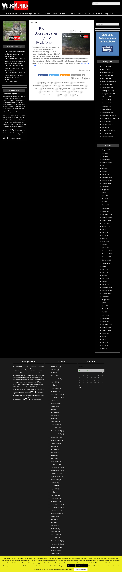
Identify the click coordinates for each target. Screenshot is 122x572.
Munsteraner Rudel (31, 382)
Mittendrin (105, 106)
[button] (43, 75)
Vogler (88, 78)
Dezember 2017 (107, 251)
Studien (73, 13)
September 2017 (107, 260)
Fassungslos (13, 81)
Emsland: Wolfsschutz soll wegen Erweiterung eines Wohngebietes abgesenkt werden (15, 60)
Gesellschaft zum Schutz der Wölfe (72, 86)
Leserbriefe (105, 103)
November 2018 (107, 217)
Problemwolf (6, 122)
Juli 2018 (104, 229)
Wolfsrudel (15, 135)
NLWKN (28, 384)
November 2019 (107, 180)
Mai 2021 (105, 153)
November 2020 (107, 162)
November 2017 (107, 254)
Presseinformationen (108, 118)
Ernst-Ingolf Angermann (24, 369)
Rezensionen (106, 121)
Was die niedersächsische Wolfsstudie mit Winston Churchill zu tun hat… (15, 53)
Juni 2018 (105, 232)
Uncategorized (106, 133)
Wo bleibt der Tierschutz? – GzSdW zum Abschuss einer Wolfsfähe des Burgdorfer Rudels (15, 76)
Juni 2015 (105, 342)
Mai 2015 (105, 345)
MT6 (14, 115)
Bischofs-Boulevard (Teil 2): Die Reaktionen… (46, 35)
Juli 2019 (104, 193)
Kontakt (99, 13)
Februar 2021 (106, 159)
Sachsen (18, 122)
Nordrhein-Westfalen (12, 120)
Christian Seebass (63, 83)
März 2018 (105, 242)
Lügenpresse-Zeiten (64, 89)
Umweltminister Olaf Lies (22, 393)
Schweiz (12, 124)
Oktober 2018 (106, 220)
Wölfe (6, 138)
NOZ (61, 95)
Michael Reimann (81, 89)
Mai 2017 (105, 272)
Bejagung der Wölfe (46, 83)
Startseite (10, 13)
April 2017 (105, 275)
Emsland (15, 96)
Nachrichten (106, 112)
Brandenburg (8, 94)
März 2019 (105, 205)
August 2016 (106, 300)
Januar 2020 (106, 174)
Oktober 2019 (106, 183)
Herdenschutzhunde (18, 109)
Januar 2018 (106, 248)
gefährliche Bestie (51, 86)
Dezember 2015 (107, 324)
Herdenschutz (7, 109)
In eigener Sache (107, 94)
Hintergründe (106, 91)
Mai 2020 (105, 165)
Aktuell (104, 69)
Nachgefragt (106, 109)
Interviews (38, 13)
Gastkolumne (106, 87)
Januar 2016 (106, 321)
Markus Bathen (15, 113)
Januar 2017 (106, 284)
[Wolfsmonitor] (15, 5)
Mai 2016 (105, 309)
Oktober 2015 (106, 330)
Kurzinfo (104, 100)
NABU (7, 117)
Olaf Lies (22, 120)
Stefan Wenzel (18, 124)
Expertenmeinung (107, 81)
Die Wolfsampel (107, 75)
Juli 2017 (104, 266)
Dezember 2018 (107, 214)
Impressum (109, 13)
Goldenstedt (10, 104)
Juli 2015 (104, 339)
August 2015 (106, 336)
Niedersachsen (16, 117)
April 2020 (105, 168)
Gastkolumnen (51, 13)
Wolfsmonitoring (7, 135)
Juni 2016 (105, 306)
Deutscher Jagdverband (35, 367)
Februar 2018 (106, 245)
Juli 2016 (104, 303)
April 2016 (105, 312)
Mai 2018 (105, 235)
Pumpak (12, 122)
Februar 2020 (106, 171)
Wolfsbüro (6, 133)
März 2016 (105, 315)
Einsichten (82, 13)
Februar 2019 (106, 208)
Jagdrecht (5, 111)
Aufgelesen (105, 72)
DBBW (16, 94)
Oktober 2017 (106, 257)
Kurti (9, 111)
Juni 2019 (105, 196)
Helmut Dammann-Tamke (17, 106)
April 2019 (105, 202)
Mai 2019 (105, 199)
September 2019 (107, 187)
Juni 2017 (105, 269)
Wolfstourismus (107, 136)
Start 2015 (19, 13)
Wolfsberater (21, 130)
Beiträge (28, 13)
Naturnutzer (75, 92)
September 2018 (107, 223)
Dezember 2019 (107, 177)
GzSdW (7, 106)
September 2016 (107, 297)
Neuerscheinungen (108, 115)
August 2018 (106, 226)
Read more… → (84, 70)
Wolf (13, 130)
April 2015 (105, 349)
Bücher (92, 13)
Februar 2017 (106, 281)
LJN (10, 113)
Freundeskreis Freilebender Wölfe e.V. (28, 371)
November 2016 (107, 290)
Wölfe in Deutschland (16, 138)
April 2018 (105, 238)
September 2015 (107, 333)
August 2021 (106, 150)
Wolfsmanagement (16, 133)
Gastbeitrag (105, 84)
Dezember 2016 (107, 287)
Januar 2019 (106, 211)
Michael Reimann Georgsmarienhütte (54, 92)
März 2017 (105, 278)
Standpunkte (106, 124)
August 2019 (106, 190)
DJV (11, 96)
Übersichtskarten (107, 130)
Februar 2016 (106, 318)
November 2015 (107, 327)
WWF (19, 135)
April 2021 (105, 156)
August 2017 (106, 263)
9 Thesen (63, 13)
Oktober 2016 (106, 294)
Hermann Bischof (48, 89)
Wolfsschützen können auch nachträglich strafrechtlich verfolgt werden (14, 67)
